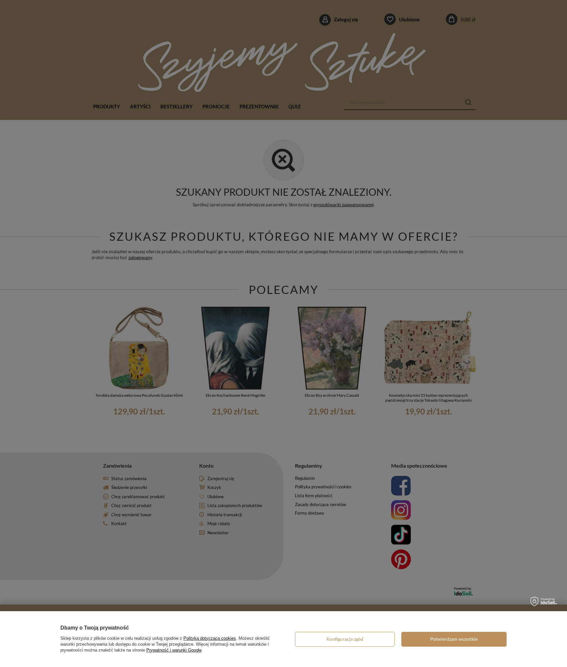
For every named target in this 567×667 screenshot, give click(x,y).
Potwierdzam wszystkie (454, 639)
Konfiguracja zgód (344, 639)
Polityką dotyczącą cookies (209, 638)
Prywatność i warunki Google (173, 650)
